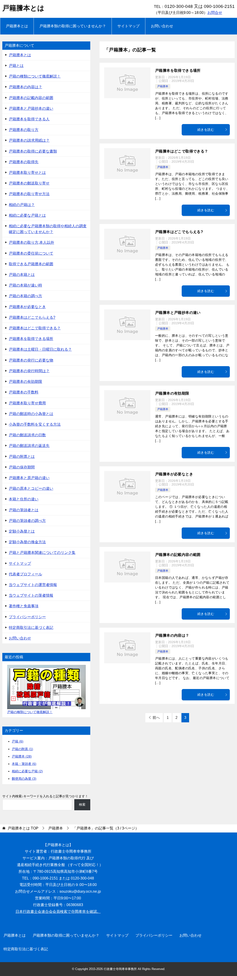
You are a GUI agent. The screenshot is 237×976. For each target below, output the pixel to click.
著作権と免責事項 (23, 606)
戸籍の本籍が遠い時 (25, 285)
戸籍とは (16, 66)
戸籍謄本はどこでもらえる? (179, 232)
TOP (23, 828)
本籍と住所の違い (23, 499)
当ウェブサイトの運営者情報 (33, 585)
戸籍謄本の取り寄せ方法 (29, 194)
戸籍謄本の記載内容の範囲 (178, 555)
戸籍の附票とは (22, 456)
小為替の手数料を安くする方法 (35, 424)
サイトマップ (128, 26)
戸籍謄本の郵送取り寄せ (29, 183)
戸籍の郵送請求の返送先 (29, 446)
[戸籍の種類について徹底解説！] (46, 687)
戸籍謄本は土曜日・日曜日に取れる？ (40, 349)
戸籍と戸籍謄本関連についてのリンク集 (42, 553)
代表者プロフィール (25, 574)
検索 (82, 804)
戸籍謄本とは (23, 8)
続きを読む (205, 129)
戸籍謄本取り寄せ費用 (27, 403)
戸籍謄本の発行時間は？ (29, 371)
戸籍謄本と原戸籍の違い (29, 478)
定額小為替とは (22, 531)
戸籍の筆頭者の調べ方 (27, 521)
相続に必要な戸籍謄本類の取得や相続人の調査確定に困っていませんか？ (48, 229)
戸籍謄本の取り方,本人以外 (31, 242)
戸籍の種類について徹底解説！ (35, 76)
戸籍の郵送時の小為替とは (31, 414)
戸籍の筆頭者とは (23, 510)
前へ (156, 718)
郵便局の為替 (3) (24, 778)
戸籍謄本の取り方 (23, 130)
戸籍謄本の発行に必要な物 (31, 360)
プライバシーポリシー (27, 617)
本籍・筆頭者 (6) (24, 764)
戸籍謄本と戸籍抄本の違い (178, 313)
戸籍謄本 (162, 86)
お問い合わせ (162, 26)
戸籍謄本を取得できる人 (29, 119)
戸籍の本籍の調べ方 (25, 296)
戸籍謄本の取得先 (23, 162)
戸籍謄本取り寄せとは (27, 173)
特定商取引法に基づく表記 (31, 628)
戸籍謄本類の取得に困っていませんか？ (72, 26)
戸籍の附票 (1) (22, 749)
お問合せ (214, 13)
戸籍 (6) (17, 741)
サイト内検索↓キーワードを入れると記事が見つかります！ (45, 796)
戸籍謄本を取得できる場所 (178, 70)
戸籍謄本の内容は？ (172, 635)
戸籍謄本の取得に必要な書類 (33, 151)
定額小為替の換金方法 (27, 542)
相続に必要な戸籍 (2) (27, 771)
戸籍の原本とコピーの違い (31, 488)
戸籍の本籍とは (22, 275)
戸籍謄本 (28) (22, 756)
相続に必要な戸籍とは (27, 215)
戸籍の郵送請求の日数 (27, 435)
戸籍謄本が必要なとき (174, 474)
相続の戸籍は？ (22, 205)
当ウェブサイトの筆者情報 (31, 595)
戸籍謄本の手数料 (23, 392)
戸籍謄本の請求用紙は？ (29, 140)
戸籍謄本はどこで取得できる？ (181, 151)
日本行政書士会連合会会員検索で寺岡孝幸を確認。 (58, 912)
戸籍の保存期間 (22, 467)
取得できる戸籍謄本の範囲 (31, 264)
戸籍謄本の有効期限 (172, 393)
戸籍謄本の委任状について (31, 253)
